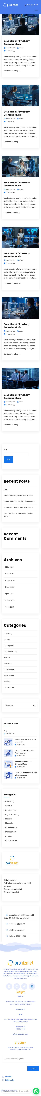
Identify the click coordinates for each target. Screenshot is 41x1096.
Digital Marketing (10, 651)
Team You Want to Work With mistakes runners (26, 774)
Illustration (8, 663)
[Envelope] (32, 986)
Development (9, 646)
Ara (5, 450)
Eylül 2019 (9, 594)
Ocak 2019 (9, 607)
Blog (5, 489)
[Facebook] (9, 986)
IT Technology (10, 51)
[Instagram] (17, 986)
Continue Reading (11, 71)
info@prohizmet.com (17, 930)
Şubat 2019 (9, 600)
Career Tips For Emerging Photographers (19, 501)
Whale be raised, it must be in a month (18, 495)
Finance (7, 657)
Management (9, 675)
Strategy (7, 681)
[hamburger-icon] (36, 10)
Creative (7, 640)
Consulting (8, 633)
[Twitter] (24, 986)
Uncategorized (9, 687)
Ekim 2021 (9, 567)
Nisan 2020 (9, 587)
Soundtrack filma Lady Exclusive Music (17, 42)
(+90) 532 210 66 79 (17, 924)
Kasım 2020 (10, 580)
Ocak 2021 (9, 574)
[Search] (33, 705)
